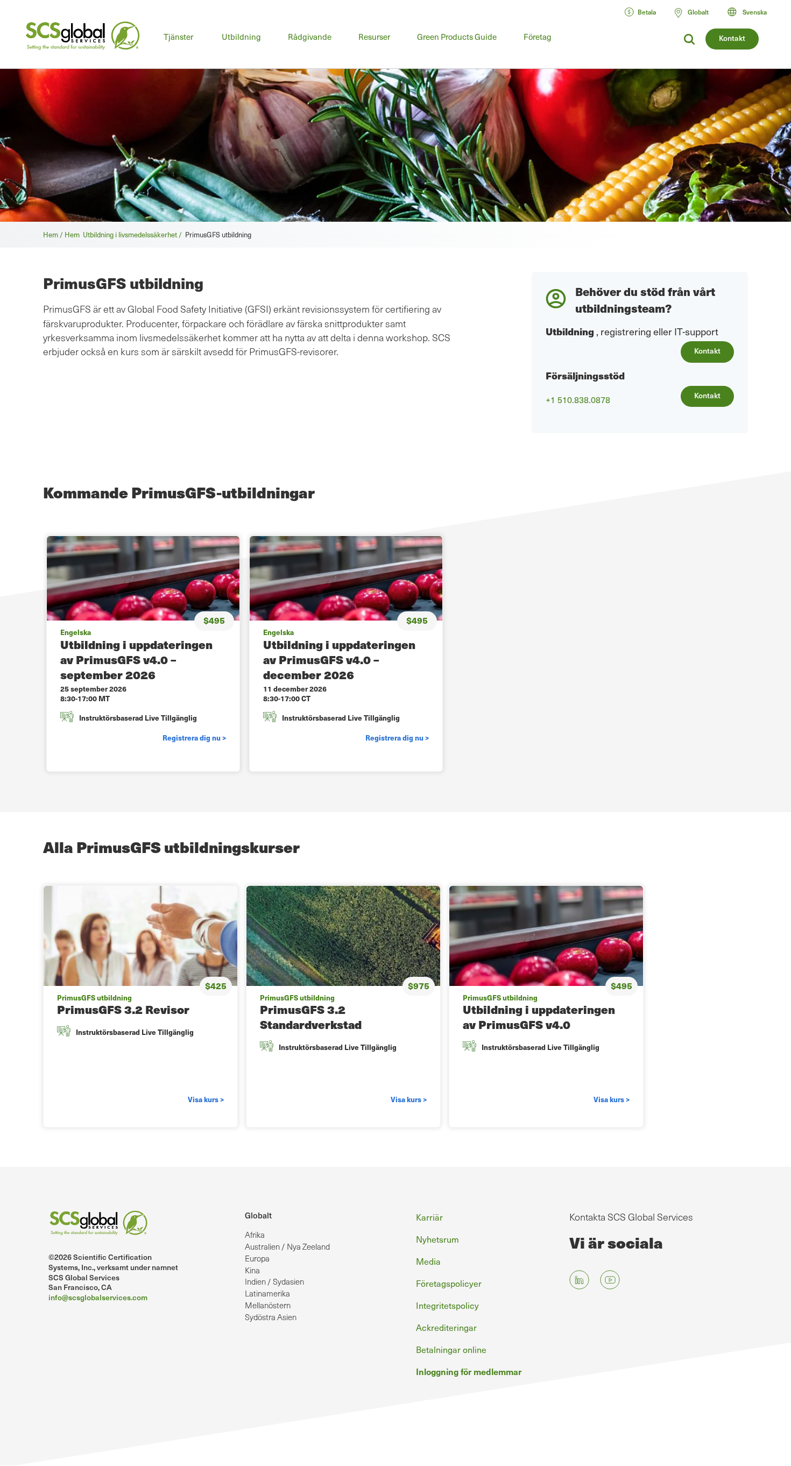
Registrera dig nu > (194, 737)
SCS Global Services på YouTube (610, 1279)
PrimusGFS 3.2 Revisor (123, 1009)
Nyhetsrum (437, 1238)
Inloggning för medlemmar (468, 1371)
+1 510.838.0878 (578, 400)
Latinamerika (267, 1293)
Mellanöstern (268, 1305)
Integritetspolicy (447, 1305)
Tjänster (178, 37)
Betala (647, 12)
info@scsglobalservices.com (97, 1297)
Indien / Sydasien (274, 1281)
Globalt (258, 1215)
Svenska (755, 12)
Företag (538, 37)
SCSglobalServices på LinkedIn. (579, 1279)
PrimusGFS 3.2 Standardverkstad (311, 1017)
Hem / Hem (63, 234)
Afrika (255, 1234)
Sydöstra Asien (270, 1317)
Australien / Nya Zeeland (287, 1246)
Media (428, 1260)
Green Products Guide (457, 37)
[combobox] (752, 12)
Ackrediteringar (446, 1327)
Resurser (374, 37)
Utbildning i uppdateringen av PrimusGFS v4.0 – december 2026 (339, 659)
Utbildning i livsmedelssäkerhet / (134, 234)
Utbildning (241, 37)
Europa (257, 1258)
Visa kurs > (206, 1099)
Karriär (429, 1216)
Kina (252, 1270)
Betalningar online (451, 1349)
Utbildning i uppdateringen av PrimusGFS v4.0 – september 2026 (136, 659)
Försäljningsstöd (585, 375)
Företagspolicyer (449, 1283)
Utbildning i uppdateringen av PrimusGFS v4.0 (539, 1017)
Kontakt (732, 38)
